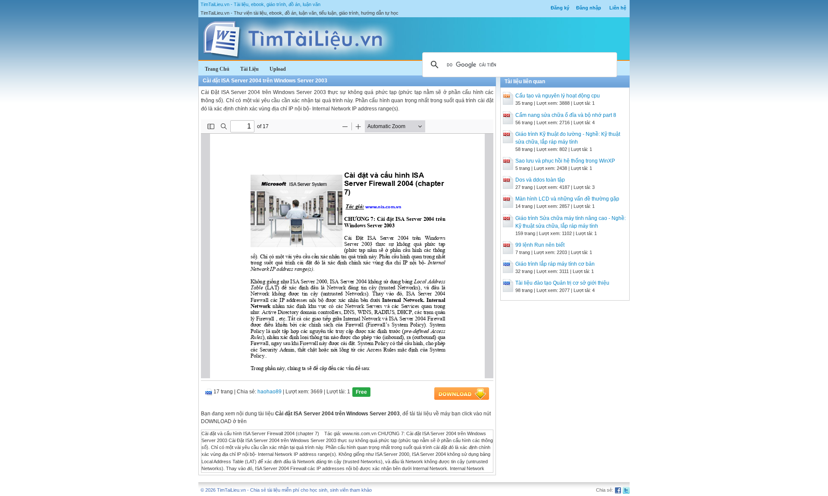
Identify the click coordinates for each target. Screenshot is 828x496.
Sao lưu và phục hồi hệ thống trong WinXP (565, 161)
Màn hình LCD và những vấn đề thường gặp (567, 199)
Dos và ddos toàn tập (540, 180)
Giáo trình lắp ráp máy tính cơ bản (555, 264)
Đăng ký (560, 7)
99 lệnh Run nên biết (540, 245)
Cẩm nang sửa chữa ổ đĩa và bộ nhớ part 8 (565, 115)
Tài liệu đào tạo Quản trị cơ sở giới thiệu (562, 283)
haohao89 (269, 392)
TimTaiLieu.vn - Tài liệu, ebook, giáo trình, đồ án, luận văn (260, 4)
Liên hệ (617, 7)
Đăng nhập (588, 7)
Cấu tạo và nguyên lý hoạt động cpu (557, 96)
